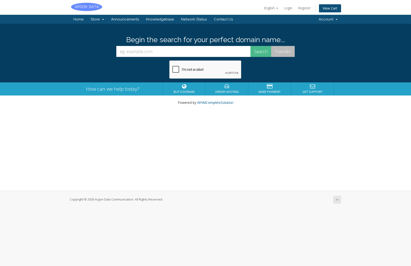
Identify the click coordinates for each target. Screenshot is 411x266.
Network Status (194, 19)
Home (78, 19)
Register (304, 8)
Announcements (125, 19)
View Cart (330, 8)
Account (327, 19)
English (270, 8)
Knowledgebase (160, 19)
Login (288, 8)
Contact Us (223, 19)
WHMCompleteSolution (215, 102)
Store (96, 19)
